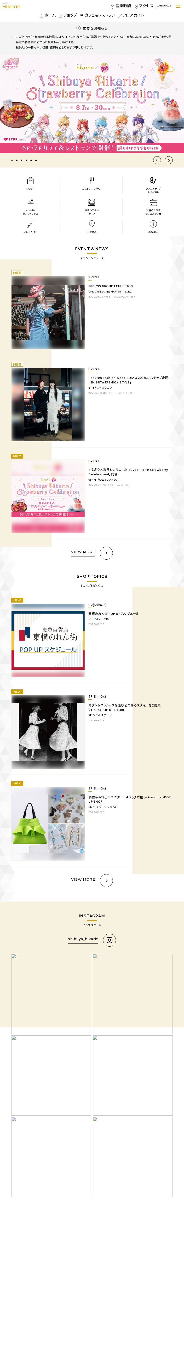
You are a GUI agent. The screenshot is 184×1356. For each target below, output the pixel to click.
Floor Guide (134, 15)
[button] (157, 160)
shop (66, 15)
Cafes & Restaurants (97, 15)
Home (48, 15)
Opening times (119, 5)
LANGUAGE (164, 5)
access (147, 5)
